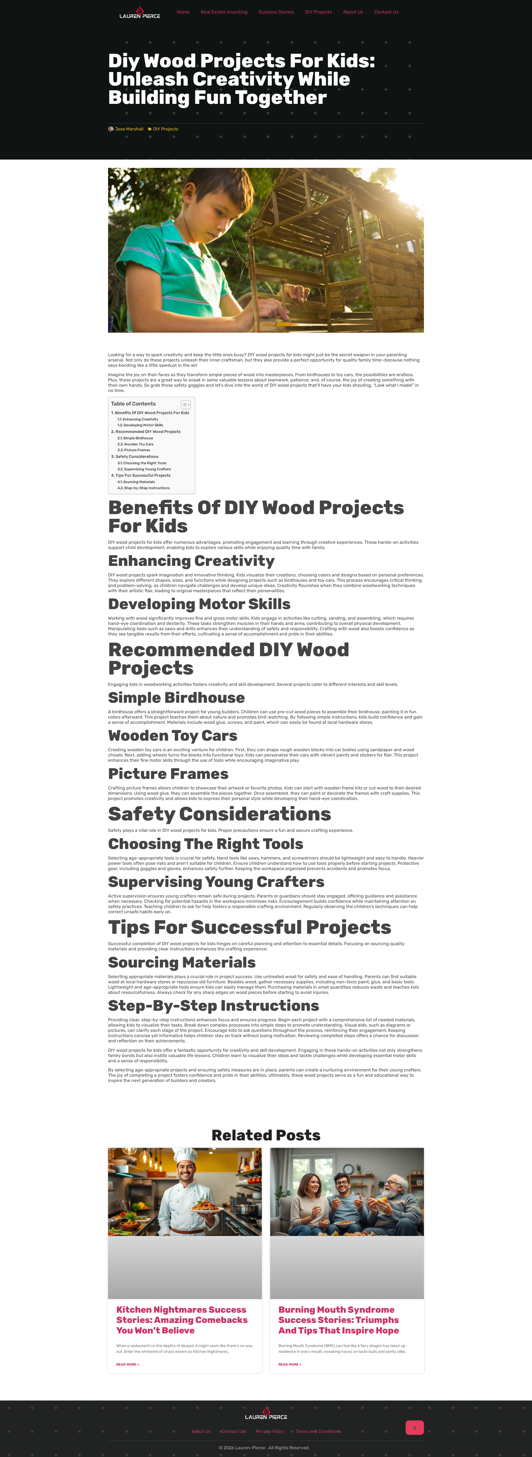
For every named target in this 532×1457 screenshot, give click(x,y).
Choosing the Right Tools (145, 463)
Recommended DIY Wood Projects (148, 431)
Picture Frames (137, 450)
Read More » (127, 1364)
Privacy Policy (270, 1431)
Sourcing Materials (139, 482)
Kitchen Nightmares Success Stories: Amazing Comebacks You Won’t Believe (182, 1320)
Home (183, 12)
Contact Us (386, 12)
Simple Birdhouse (138, 438)
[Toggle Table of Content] (183, 404)
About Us (353, 12)
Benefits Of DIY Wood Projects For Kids (152, 412)
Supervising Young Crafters (147, 469)
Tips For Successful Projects (143, 475)
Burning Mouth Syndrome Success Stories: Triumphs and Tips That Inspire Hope (338, 1320)
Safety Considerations (137, 456)
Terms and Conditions (318, 1431)
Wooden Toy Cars (139, 444)
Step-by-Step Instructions (147, 488)
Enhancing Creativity (140, 419)
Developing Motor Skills (143, 425)
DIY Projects (318, 12)
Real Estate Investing (224, 12)
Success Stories (276, 12)
